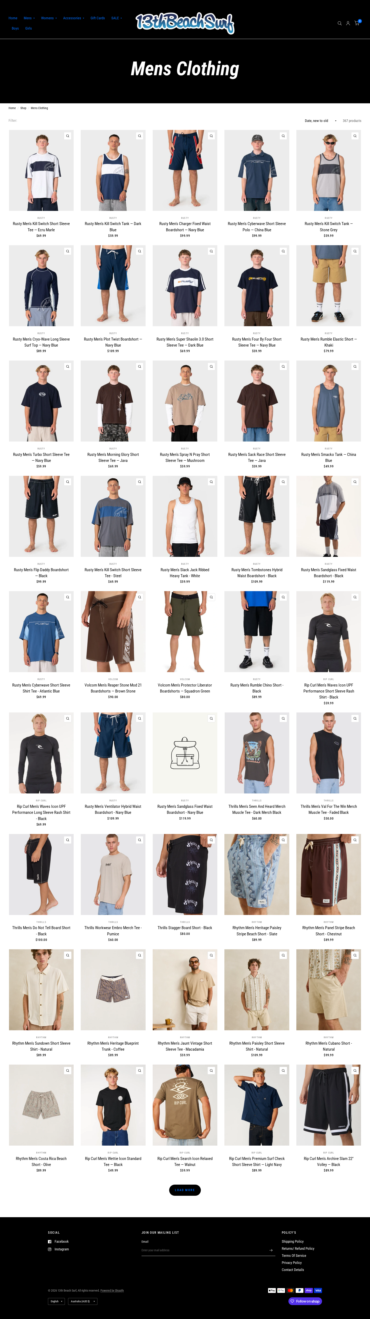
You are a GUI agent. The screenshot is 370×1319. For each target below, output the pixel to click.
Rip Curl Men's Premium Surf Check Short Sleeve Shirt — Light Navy (257, 1161)
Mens (28, 18)
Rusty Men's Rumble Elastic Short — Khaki (329, 342)
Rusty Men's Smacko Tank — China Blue (328, 457)
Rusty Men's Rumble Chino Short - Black (256, 688)
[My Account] (348, 23)
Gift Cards (98, 18)
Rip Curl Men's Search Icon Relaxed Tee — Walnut (185, 1161)
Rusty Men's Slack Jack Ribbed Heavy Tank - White (185, 572)
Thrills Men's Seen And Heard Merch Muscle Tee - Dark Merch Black (256, 809)
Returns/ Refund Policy (298, 1249)
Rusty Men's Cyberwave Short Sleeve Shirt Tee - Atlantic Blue (41, 688)
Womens (47, 18)
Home (13, 18)
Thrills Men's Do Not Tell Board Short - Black (41, 930)
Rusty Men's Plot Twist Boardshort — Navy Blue (113, 342)
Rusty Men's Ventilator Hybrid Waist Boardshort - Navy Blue (113, 809)
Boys (15, 28)
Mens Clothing (39, 108)
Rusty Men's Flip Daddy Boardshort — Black (41, 572)
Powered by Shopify (112, 1290)
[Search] (340, 23)
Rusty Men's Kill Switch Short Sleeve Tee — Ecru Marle (41, 226)
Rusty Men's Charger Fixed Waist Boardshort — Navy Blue (185, 226)
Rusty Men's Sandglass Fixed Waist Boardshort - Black (328, 572)
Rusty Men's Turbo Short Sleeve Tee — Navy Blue (41, 457)
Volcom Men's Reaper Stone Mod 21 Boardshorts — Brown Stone (113, 688)
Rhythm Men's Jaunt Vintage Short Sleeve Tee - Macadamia (185, 1046)
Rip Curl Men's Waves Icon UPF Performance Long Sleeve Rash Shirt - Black (41, 812)
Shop (23, 108)
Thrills (257, 800)
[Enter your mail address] (271, 1250)
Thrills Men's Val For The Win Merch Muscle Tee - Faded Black (329, 809)
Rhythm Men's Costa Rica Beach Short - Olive (41, 1161)
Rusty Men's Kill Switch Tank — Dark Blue (113, 226)
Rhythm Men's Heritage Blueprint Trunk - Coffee (113, 1046)
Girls (28, 28)
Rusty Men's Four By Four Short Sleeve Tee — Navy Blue (257, 342)
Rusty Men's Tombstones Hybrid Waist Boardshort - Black (256, 572)
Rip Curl (328, 679)
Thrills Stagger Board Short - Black (185, 927)
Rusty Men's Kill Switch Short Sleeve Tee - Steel (113, 572)
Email (145, 1241)
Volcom (113, 679)
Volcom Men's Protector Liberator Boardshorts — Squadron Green (185, 688)
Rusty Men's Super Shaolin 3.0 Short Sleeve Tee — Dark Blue (185, 342)
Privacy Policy (292, 1263)
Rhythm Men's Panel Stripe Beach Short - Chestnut (328, 930)
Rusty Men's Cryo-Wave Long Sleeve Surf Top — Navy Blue (41, 342)
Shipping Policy (293, 1241)
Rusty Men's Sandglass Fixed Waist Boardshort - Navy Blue (185, 809)
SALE (115, 18)
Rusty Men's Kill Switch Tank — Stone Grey (329, 226)
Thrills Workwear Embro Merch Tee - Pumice (113, 930)
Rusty (41, 218)
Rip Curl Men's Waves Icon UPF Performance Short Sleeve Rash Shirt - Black (328, 691)
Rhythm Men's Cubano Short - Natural (329, 1046)
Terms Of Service (294, 1256)
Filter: (13, 121)
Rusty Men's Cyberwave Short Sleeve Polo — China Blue (257, 226)
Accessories (72, 18)
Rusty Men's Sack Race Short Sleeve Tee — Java (257, 457)
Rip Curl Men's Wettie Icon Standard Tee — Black (113, 1161)
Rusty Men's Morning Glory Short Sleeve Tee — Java (113, 457)
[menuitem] (15, 18)
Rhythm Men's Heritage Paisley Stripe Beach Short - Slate (257, 930)
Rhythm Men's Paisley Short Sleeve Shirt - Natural (257, 1046)
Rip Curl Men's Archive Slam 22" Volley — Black (329, 1161)
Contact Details (293, 1270)
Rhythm (257, 922)
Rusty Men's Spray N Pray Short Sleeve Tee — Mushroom (185, 457)
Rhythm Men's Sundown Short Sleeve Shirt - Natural (41, 1046)
